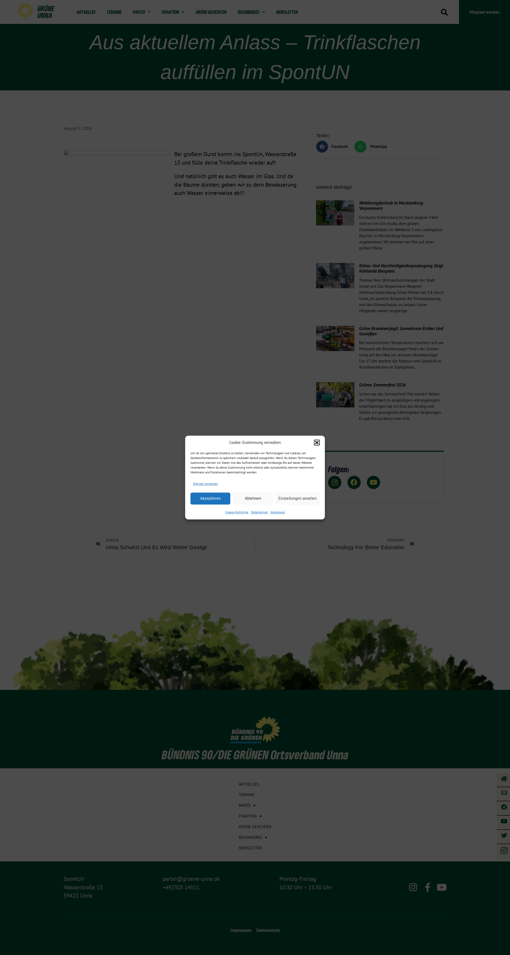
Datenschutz (259, 512)
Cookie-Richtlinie (236, 512)
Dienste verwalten (205, 484)
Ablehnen (253, 498)
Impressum (277, 512)
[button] (317, 442)
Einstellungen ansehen (297, 498)
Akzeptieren (210, 498)
